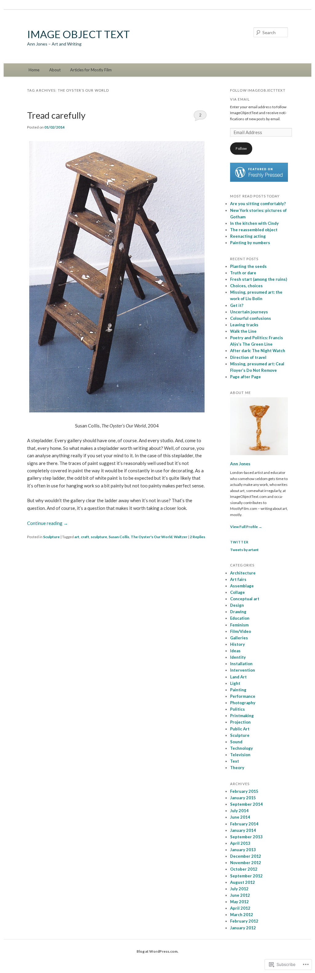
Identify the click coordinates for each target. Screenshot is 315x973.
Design (237, 605)
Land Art (238, 676)
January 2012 (243, 927)
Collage (237, 592)
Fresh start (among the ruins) (258, 279)
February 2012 (244, 921)
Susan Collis (119, 536)
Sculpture (51, 536)
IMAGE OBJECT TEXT (78, 34)
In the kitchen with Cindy (254, 223)
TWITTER (239, 542)
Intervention (242, 670)
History (237, 644)
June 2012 (240, 895)
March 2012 (241, 914)
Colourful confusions (250, 318)
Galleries (239, 637)
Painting (238, 689)
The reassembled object (253, 229)
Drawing (238, 611)
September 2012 (246, 875)
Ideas (235, 650)
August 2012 (242, 882)
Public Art (239, 728)
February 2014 (244, 823)
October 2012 (243, 869)
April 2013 (240, 843)
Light (235, 683)
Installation (241, 663)
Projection (240, 722)
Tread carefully (56, 115)
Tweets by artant (244, 549)
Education (239, 618)
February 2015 (244, 791)
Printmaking (242, 715)
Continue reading (47, 523)
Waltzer (180, 536)
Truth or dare (243, 272)
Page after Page (245, 376)
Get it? (236, 305)
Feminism (239, 624)
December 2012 (245, 856)
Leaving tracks (244, 324)
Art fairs (238, 579)
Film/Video (240, 631)
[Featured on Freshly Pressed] (259, 180)
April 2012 (240, 908)
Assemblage (242, 585)
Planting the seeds (248, 266)
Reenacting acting (248, 236)
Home (34, 69)
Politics (237, 709)
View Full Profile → (246, 526)
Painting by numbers (250, 242)
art (76, 536)
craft (85, 536)
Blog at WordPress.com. (157, 951)
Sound (236, 741)
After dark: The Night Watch (257, 350)
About (55, 69)
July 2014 (239, 810)
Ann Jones (240, 463)
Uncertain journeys (249, 311)
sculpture (99, 536)
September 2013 (246, 836)
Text (234, 761)
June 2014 (240, 817)
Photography (242, 702)
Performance (242, 696)
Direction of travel (248, 357)
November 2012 (245, 862)
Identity (238, 657)
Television (240, 754)
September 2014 (246, 804)
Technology (241, 748)
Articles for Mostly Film (91, 69)
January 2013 (243, 849)
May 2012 (239, 901)
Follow (241, 148)
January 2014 (243, 830)
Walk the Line (243, 331)
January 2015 (243, 797)
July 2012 (239, 888)
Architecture (243, 572)
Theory (237, 767)
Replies (197, 536)
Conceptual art (244, 598)
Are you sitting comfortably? (258, 203)
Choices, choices (246, 285)
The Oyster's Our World (151, 536)
